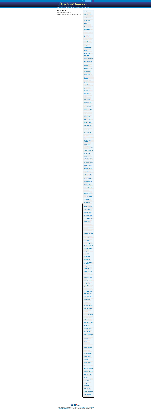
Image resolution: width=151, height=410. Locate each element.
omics (88, 271)
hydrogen (88, 185)
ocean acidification (87, 256)
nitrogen (88, 240)
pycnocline (85, 308)
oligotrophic (85, 271)
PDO (90, 285)
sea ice (85, 322)
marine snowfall (89, 209)
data (84, 105)
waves (89, 391)
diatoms (85, 119)
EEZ (90, 132)
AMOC (87, 20)
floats (89, 153)
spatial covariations (90, 344)
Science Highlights (83, 7)
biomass (92, 53)
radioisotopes (90, 308)
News (88, 7)
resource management (86, 314)
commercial (90, 95)
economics (88, 129)
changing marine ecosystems (87, 78)
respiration (91, 314)
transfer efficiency (86, 371)
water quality (85, 391)
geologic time (85, 165)
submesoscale (85, 350)
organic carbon (85, 274)
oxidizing (91, 277)
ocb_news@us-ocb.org (83, 402)
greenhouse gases (86, 175)
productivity (90, 305)
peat (92, 285)
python (87, 308)
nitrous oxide (85, 243)
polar (90, 296)
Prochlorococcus (86, 305)
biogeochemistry (86, 50)
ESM (84, 138)
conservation (88, 99)
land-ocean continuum (87, 199)
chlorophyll (85, 88)
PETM (90, 286)
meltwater (90, 212)
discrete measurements (86, 123)
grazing (85, 174)
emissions (90, 134)
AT (92, 32)
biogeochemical (85, 45)
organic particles (90, 274)
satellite (91, 319)
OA (84, 253)
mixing (92, 225)
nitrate (85, 240)
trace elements (91, 368)
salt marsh (88, 319)
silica (91, 335)
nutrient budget (86, 248)
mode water (89, 230)
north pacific (85, 245)
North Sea (89, 245)
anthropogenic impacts (86, 26)
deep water (85, 115)
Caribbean (89, 74)
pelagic (85, 286)
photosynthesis (90, 289)
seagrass (90, 320)
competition (85, 99)
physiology (91, 291)
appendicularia (91, 26)
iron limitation (90, 193)
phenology (87, 288)
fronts (92, 159)
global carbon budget (86, 168)
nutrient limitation (86, 251)
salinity (85, 319)
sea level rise (88, 322)
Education (87, 132)
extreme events (91, 147)
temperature (86, 359)
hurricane (85, 185)
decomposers (89, 110)
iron (91, 191)
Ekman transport (86, 134)
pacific (85, 280)
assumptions (89, 32)
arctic (91, 29)
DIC (87, 119)
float (86, 153)
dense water (89, 116)
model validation (85, 230)
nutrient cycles (90, 248)
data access (86, 105)
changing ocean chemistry (87, 82)
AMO (84, 20)
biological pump (87, 53)
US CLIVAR (85, 380)
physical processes (86, 291)
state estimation (85, 347)
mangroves (85, 206)
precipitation (85, 299)
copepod (89, 100)
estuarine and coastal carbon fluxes (87, 141)
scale (84, 320)
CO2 (89, 90)
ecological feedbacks (89, 128)
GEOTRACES (90, 165)
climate (84, 90)
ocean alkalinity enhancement (87, 259)
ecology (85, 129)
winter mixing (89, 394)
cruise (88, 102)
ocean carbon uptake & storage (87, 260)
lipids (91, 203)
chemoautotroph (91, 85)
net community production (87, 236)
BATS (84, 41)
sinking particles (86, 338)
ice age (88, 187)
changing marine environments (87, 80)
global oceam (90, 168)
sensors (85, 331)
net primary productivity (86, 237)
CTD (90, 102)
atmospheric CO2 (89, 33)
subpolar (89, 350)
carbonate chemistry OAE (86, 65)
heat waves (90, 181)
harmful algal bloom (86, 181)
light (89, 202)
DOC (88, 125)
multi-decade (85, 233)
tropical (90, 374)
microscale (88, 221)
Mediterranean (86, 212)
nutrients (91, 251)
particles (89, 283)
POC (88, 296)
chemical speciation (86, 85)
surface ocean (88, 353)
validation (88, 380)
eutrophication (85, 144)
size (89, 338)
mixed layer (85, 225)
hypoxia (85, 187)
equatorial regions (91, 137)
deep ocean (86, 113)
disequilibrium (91, 123)
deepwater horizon (89, 115)
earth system (85, 128)
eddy (84, 132)
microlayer (92, 218)
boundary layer (85, 58)
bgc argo (85, 42)
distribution (85, 125)
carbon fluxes (85, 71)
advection (88, 14)
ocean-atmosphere (86, 254)
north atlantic (90, 243)
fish (84, 151)
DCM (88, 109)
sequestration (88, 331)
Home (58, 7)
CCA (91, 74)
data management (89, 106)
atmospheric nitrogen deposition (87, 35)
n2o (89, 233)
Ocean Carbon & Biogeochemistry (74, 4)
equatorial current (86, 137)
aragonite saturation (87, 29)
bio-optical (85, 44)
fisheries (91, 151)
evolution (89, 144)
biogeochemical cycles (87, 47)
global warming (86, 172)
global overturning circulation (87, 171)
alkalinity (89, 17)
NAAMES (92, 233)
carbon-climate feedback (89, 61)
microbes (88, 218)
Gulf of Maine (85, 178)
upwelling (91, 379)
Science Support (72, 7)
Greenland (90, 175)
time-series (85, 365)
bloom (88, 55)
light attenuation (85, 203)
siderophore (88, 335)
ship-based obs (85, 334)
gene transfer (91, 162)
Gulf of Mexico (90, 178)
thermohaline (89, 362)
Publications (77, 7)
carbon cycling (90, 68)
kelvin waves (85, 196)
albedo (84, 17)
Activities (67, 7)
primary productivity (87, 303)
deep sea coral (90, 113)
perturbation (87, 286)
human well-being (90, 184)
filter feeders (85, 150)
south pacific (85, 344)
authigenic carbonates (86, 36)
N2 (87, 233)
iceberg (91, 187)
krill (87, 196)
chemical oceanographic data (87, 84)
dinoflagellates (89, 122)
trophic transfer (86, 374)
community (85, 96)
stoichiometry (90, 347)
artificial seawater (86, 32)
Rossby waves (85, 317)
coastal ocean (86, 93)
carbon (85, 61)
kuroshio (90, 196)
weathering (91, 391)
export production (86, 147)
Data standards (85, 109)
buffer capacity (90, 58)
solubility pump (85, 341)
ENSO (85, 135)
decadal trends (85, 110)
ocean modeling (85, 266)
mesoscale (85, 215)
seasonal (92, 322)
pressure (88, 302)
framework (88, 158)
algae (86, 17)
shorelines (85, 335)
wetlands (85, 394)
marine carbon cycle (90, 206)
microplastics (85, 221)
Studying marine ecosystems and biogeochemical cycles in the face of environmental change (72, 5)
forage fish (89, 156)
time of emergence (90, 365)
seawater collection (86, 328)
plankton (85, 296)
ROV (91, 317)
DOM (90, 125)
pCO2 (88, 285)
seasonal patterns (86, 325)
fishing (84, 153)
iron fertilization (86, 193)
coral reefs (85, 102)
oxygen (85, 278)
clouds (87, 90)
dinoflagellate (85, 122)
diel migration (91, 119)
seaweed (90, 328)
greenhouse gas (89, 174)
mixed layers (89, 225)
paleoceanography (89, 280)
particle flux (85, 283)
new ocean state (91, 237)
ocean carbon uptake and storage (88, 263)
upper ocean (85, 377)
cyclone (88, 103)
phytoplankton (86, 293)
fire (92, 150)
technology (89, 356)
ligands (87, 202)
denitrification (85, 116)
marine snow (85, 209)
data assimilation (90, 105)
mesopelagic (88, 213)
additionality (85, 14)
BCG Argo (87, 41)
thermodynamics (85, 362)
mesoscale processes (89, 215)
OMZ (91, 271)
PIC (90, 293)
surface (84, 353)
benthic (90, 41)
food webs (85, 156)
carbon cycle (86, 68)
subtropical (85, 351)
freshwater (85, 159)
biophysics (85, 55)
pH (84, 288)
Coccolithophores (86, 95)
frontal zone (88, 159)
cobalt (90, 93)
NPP (92, 245)
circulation (89, 88)
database (85, 106)
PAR (92, 280)
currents (85, 103)
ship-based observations (90, 334)
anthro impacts (85, 23)
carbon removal (89, 71)
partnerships (85, 285)
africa (90, 14)
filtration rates (89, 150)
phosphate (90, 288)
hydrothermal (91, 185)
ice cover (88, 188)
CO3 (91, 90)
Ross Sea (89, 317)
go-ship (90, 172)
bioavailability (88, 44)
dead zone (91, 109)
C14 (92, 58)
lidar (84, 202)
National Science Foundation (83, 407)
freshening (91, 158)
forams (85, 158)
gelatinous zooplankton (86, 162)
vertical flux (86, 383)
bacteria (87, 39)
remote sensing (86, 311)
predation (88, 299)
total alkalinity (86, 368)
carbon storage (85, 74)
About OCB (62, 7)
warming (85, 388)
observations (87, 253)
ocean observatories (87, 268)
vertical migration (86, 385)
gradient (92, 172)
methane (91, 216)
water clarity (88, 388)
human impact (85, 184)
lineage (89, 203)
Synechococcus (85, 356)
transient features (91, 371)
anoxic (89, 20)
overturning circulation (86, 277)
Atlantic (85, 33)
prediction (85, 302)
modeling (85, 228)
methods (85, 218)
